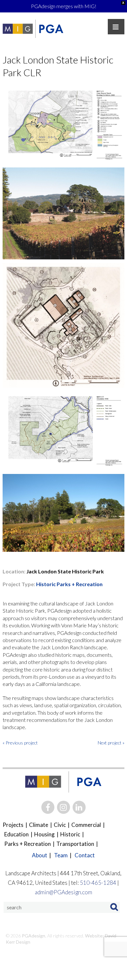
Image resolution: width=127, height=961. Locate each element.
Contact (85, 855)
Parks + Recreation (79, 584)
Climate (38, 824)
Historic (46, 584)
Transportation (75, 843)
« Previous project (20, 742)
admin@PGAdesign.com (63, 892)
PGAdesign (33, 935)
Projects (13, 824)
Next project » (111, 742)
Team (61, 855)
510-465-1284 (98, 882)
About (39, 855)
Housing (44, 834)
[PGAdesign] (51, 29)
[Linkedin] (79, 807)
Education (16, 834)
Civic (60, 824)
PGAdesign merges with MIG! (63, 6)
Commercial (86, 824)
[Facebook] (47, 807)
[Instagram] (63, 807)
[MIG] (18, 29)
